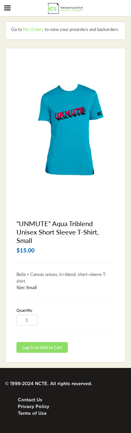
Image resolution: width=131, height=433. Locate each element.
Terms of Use (32, 413)
